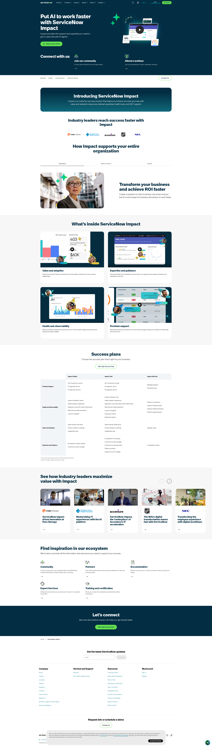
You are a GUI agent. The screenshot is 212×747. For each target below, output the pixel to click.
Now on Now (111, 680)
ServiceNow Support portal (81, 676)
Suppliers (42, 687)
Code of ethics (43, 694)
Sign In (144, 672)
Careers (41, 676)
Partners (41, 683)
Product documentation (115, 694)
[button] (59, 2)
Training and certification (115, 683)
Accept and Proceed (155, 741)
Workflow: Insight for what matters (49, 702)
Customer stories (113, 672)
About (41, 672)
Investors (41, 691)
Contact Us (106, 725)
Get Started (167, 2)
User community (113, 687)
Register (144, 676)
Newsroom (42, 698)
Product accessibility (114, 698)
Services (75, 672)
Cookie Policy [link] (103, 735)
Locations (42, 680)
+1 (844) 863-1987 (155, 3)
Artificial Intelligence (45, 705)
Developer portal (113, 691)
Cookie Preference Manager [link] (121, 735)
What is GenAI (112, 705)
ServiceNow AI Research (115, 676)
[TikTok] (171, 735)
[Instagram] (167, 735)
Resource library (112, 702)
